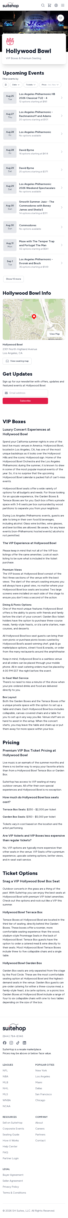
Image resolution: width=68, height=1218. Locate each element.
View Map (55, 334)
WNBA (7, 1100)
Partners (40, 1134)
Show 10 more (13, 279)
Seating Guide (11, 1134)
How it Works (11, 1140)
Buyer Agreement (13, 1174)
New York (41, 1070)
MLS (5, 1094)
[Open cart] (49, 5)
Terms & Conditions (14, 1192)
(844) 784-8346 (13, 1036)
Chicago (40, 1100)
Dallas (38, 1088)
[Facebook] (5, 1043)
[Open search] (43, 5)
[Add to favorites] (60, 18)
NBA (5, 1076)
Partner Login (11, 1158)
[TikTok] (18, 1043)
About (39, 1122)
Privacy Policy (11, 1186)
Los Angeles (42, 1076)
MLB (5, 1082)
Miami (38, 1082)
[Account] (56, 5)
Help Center (10, 1146)
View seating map (19, 361)
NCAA (6, 1106)
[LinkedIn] (24, 1043)
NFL (5, 1070)
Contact (40, 1140)
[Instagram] (11, 1043)
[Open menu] (62, 5)
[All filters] (6, 85)
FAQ (5, 1152)
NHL (5, 1088)
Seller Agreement (13, 1180)
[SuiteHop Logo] (11, 5)
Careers (40, 1128)
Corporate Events (13, 1128)
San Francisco (43, 1094)
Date (14, 85)
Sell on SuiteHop (12, 1122)
